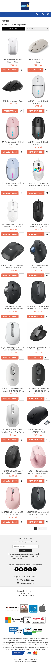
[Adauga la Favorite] (21, 70)
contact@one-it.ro (26, 583)
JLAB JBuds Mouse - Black (13, 101)
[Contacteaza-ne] (36, 14)
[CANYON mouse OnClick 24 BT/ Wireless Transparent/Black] (38, 128)
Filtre (14, 29)
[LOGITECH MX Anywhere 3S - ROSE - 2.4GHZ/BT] (12, 498)
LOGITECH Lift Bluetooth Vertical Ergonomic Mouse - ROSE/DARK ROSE (38, 472)
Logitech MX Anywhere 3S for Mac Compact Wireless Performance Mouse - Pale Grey (12, 348)
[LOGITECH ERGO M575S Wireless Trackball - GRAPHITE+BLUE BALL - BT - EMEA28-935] (38, 251)
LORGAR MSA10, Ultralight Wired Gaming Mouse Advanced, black (38, 225)
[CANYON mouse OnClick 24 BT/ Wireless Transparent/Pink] (12, 128)
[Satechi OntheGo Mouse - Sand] (38, 45)
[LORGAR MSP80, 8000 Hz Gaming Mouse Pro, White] (38, 169)
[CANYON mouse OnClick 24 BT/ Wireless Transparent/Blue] (12, 169)
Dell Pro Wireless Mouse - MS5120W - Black (38, 431)
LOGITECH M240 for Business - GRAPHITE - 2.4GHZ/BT (12, 266)
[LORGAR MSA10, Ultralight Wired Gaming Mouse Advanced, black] (38, 210)
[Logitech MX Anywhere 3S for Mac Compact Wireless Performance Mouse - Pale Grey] (12, 333)
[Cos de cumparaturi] (42, 14)
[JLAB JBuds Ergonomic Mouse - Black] (38, 333)
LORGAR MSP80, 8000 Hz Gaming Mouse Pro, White (38, 184)
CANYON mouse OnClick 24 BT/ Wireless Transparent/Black (38, 143)
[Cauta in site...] (48, 14)
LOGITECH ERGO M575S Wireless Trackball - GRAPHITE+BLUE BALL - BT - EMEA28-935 (38, 266)
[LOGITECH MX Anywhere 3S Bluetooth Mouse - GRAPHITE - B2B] (38, 292)
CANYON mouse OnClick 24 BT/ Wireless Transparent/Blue (13, 184)
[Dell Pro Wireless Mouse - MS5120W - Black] (38, 415)
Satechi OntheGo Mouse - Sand (38, 61)
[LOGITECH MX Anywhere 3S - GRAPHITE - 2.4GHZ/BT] (38, 498)
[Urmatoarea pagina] (45, 528)
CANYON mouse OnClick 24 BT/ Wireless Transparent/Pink (13, 143)
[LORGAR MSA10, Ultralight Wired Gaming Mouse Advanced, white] (12, 210)
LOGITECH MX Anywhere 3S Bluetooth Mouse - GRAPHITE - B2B (38, 307)
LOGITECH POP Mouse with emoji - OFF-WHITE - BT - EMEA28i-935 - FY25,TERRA (12, 390)
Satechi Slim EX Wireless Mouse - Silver (12, 61)
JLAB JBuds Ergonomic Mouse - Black (38, 348)
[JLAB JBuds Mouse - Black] (12, 87)
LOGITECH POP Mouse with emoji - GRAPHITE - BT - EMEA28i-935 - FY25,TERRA (38, 390)
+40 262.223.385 (26, 580)
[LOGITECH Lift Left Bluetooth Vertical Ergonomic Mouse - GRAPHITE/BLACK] (12, 457)
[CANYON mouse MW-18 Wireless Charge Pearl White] (12, 415)
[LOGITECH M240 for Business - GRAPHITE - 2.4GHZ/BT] (12, 251)
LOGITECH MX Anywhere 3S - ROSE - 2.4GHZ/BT (12, 513)
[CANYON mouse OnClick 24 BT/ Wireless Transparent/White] (38, 87)
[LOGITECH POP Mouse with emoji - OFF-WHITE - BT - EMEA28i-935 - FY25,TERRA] (12, 374)
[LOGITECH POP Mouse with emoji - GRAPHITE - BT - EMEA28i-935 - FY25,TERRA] (38, 374)
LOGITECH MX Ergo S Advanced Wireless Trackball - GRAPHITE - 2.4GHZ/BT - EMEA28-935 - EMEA (12, 307)
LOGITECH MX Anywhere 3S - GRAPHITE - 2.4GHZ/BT (38, 513)
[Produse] (3, 15)
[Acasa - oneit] (25, 6)
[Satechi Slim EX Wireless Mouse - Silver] (12, 45)
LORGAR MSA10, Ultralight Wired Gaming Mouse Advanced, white (12, 225)
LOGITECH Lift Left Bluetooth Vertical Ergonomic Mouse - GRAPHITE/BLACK (13, 472)
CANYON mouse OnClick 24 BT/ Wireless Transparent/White (38, 102)
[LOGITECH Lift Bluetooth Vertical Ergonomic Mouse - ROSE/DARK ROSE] (38, 457)
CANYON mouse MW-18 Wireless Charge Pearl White (13, 431)
